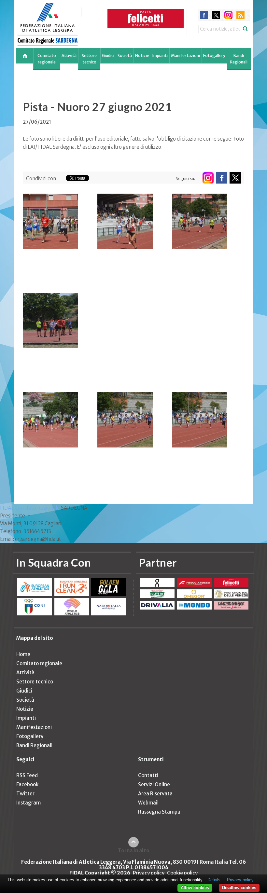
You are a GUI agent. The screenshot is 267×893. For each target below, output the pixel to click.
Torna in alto (133, 850)
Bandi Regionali (238, 58)
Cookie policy (182, 873)
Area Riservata (155, 793)
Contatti (148, 775)
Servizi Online (154, 784)
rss (240, 15)
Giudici (108, 55)
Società (125, 55)
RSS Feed (27, 775)
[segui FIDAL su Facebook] (221, 178)
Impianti (160, 55)
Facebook (27, 784)
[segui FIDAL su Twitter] (235, 178)
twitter (216, 15)
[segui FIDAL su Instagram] (208, 178)
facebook (204, 15)
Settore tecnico (89, 58)
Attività (69, 55)
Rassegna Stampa (159, 812)
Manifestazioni (185, 55)
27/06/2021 (37, 122)
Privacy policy (148, 873)
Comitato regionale (46, 58)
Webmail (148, 803)
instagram (228, 15)
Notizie (142, 55)
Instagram (28, 803)
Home (23, 654)
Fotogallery (214, 55)
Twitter (25, 793)
